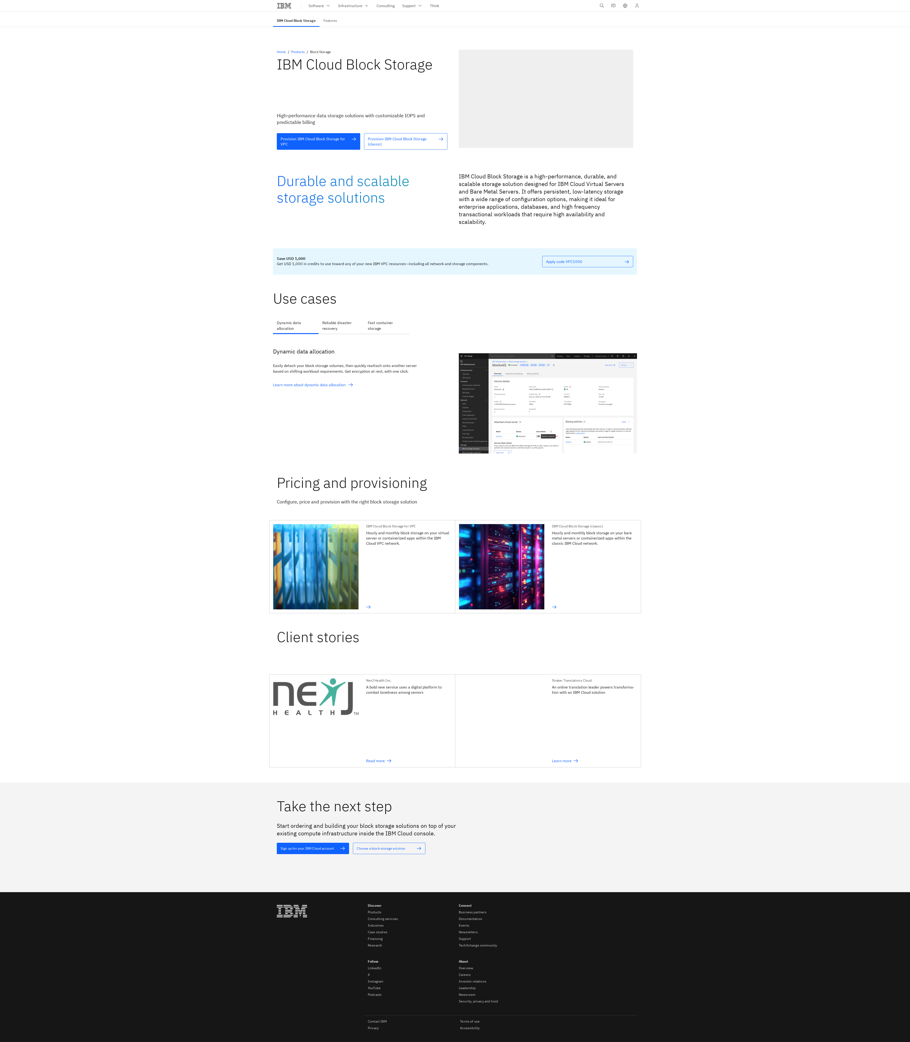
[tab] (295, 326)
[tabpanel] (455, 396)
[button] (625, 5)
